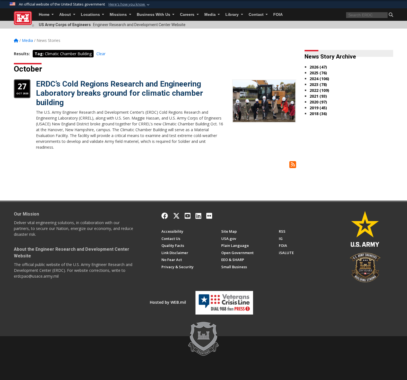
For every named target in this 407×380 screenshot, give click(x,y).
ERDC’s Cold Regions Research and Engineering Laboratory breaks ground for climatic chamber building (119, 93)
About (65, 14)
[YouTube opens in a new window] (187, 216)
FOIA (278, 14)
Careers (187, 14)
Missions (119, 14)
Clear (100, 53)
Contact (257, 14)
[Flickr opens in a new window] (209, 216)
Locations (91, 14)
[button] (130, 4)
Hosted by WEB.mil (168, 302)
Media (210, 14)
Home (45, 14)
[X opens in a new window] (176, 216)
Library (232, 14)
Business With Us (154, 14)
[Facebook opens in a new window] (164, 216)
